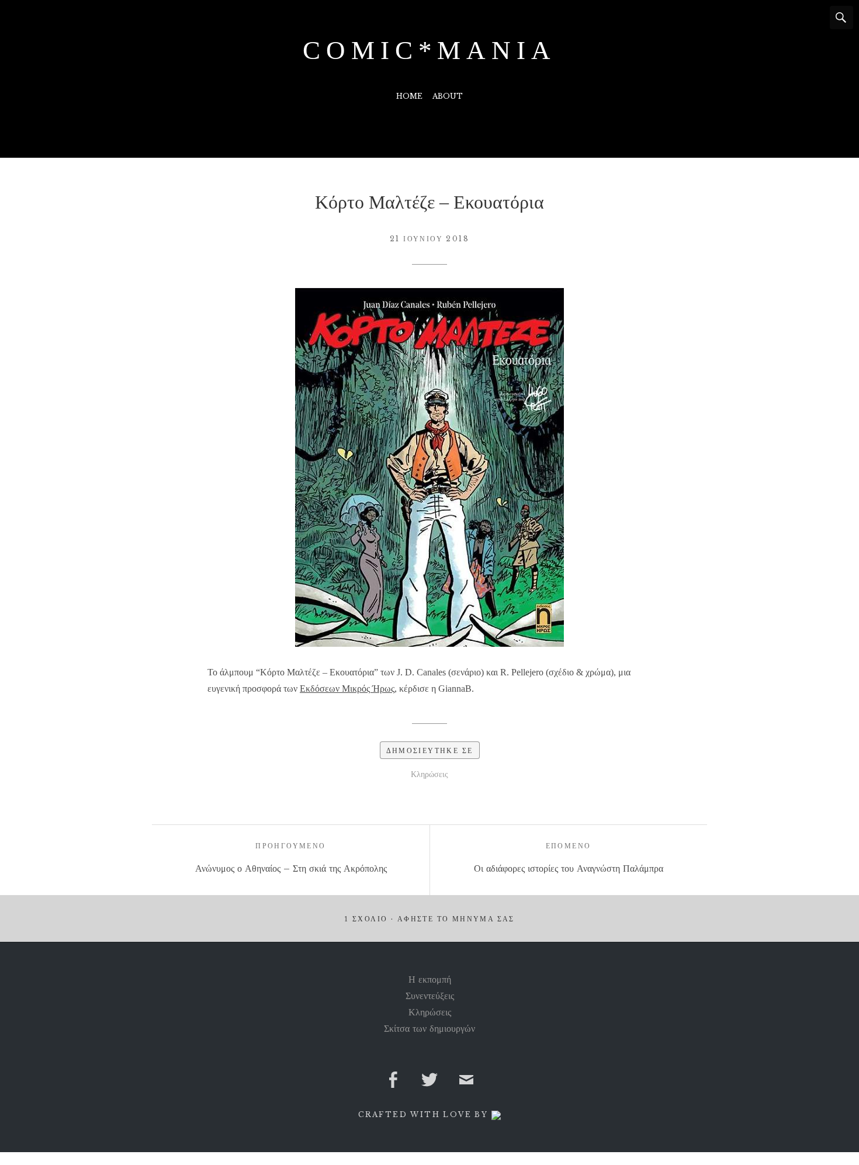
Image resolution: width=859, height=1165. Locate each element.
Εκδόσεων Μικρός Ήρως (347, 689)
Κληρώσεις (429, 774)
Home (409, 96)
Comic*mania (429, 50)
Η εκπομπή (429, 979)
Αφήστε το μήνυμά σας (456, 919)
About (447, 96)
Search (841, 17)
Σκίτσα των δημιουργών (429, 1028)
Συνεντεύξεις (430, 995)
